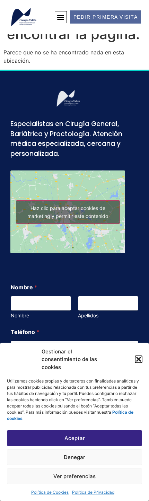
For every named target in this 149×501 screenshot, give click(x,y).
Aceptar (74, 438)
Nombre (20, 315)
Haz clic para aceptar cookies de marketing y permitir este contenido (67, 212)
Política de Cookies (50, 492)
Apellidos (88, 315)
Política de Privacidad (93, 492)
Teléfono (25, 332)
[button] (138, 359)
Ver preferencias (74, 476)
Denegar (74, 457)
